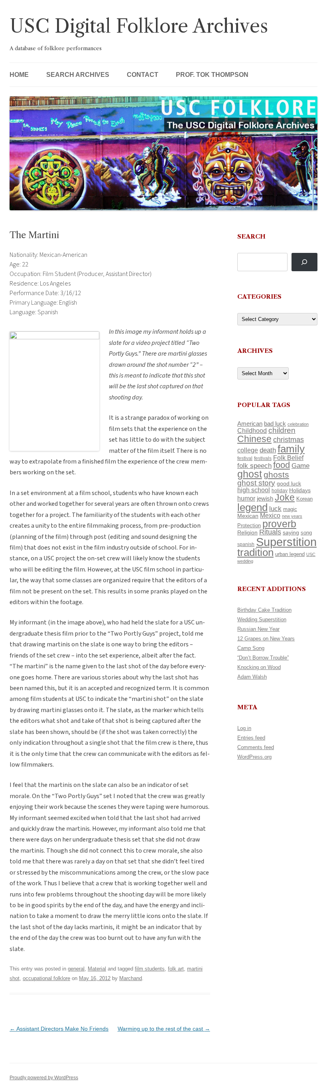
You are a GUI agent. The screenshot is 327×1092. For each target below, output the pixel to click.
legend (252, 507)
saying (291, 532)
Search (251, 236)
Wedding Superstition (261, 619)
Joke (285, 497)
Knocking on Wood (259, 667)
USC (310, 554)
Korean (304, 499)
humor (246, 498)
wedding (245, 561)
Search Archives (77, 74)
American (249, 424)
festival (244, 458)
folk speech (254, 466)
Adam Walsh (252, 677)
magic (290, 509)
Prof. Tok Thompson (212, 74)
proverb (279, 523)
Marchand (130, 978)
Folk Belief (288, 457)
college (247, 450)
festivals (263, 458)
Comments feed (255, 747)
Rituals (270, 532)
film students (150, 969)
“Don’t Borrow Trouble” (263, 658)
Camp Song (250, 648)
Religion (247, 532)
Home (19, 74)
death (268, 450)
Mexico (270, 515)
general (76, 969)
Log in (244, 728)
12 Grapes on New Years (266, 639)
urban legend (290, 554)
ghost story (256, 483)
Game (300, 466)
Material (97, 969)
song (306, 533)
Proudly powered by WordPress (44, 1077)
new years (292, 516)
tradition (255, 552)
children (281, 430)
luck (275, 509)
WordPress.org (254, 757)
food (281, 465)
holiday (280, 490)
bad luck (275, 424)
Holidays (300, 490)
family (291, 449)
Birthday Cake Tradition (264, 610)
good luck (289, 483)
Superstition (286, 541)
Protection (249, 525)
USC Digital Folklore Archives (139, 26)
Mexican (247, 516)
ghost (249, 474)
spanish (245, 544)
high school (253, 490)
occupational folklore (46, 978)
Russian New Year (258, 629)
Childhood (252, 430)
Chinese (254, 439)
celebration (298, 424)
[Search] (304, 262)
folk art (176, 969)
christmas (288, 439)
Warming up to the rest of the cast (164, 1028)
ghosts (276, 474)
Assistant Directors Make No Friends (59, 1028)
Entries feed (251, 738)
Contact (142, 74)
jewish (265, 498)
